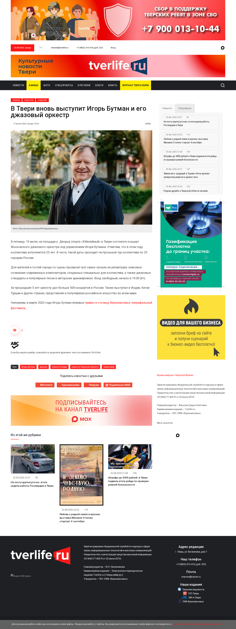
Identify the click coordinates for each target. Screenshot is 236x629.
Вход (113, 47)
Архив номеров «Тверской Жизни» (175, 375)
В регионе (84, 85)
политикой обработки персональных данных (196, 624)
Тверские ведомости (193, 589)
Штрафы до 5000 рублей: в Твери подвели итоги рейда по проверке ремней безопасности (128, 481)
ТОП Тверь (193, 593)
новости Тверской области (85, 367)
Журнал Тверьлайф (135, 85)
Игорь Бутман (28, 367)
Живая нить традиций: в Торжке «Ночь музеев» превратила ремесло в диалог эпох (187, 175)
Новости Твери (59, 367)
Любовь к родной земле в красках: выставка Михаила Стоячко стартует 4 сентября (80, 518)
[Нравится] (15, 330)
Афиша (33, 85)
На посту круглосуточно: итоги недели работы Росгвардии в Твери (186, 123)
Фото (46, 85)
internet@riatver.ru (191, 576)
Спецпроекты (64, 85)
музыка (43, 367)
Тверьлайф (108, 367)
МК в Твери (195, 597)
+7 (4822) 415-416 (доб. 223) (89, 47)
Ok (223, 624)
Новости (18, 85)
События (42, 100)
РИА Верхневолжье (193, 601)
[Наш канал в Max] (222, 48)
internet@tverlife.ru (59, 47)
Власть (112, 85)
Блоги (99, 85)
